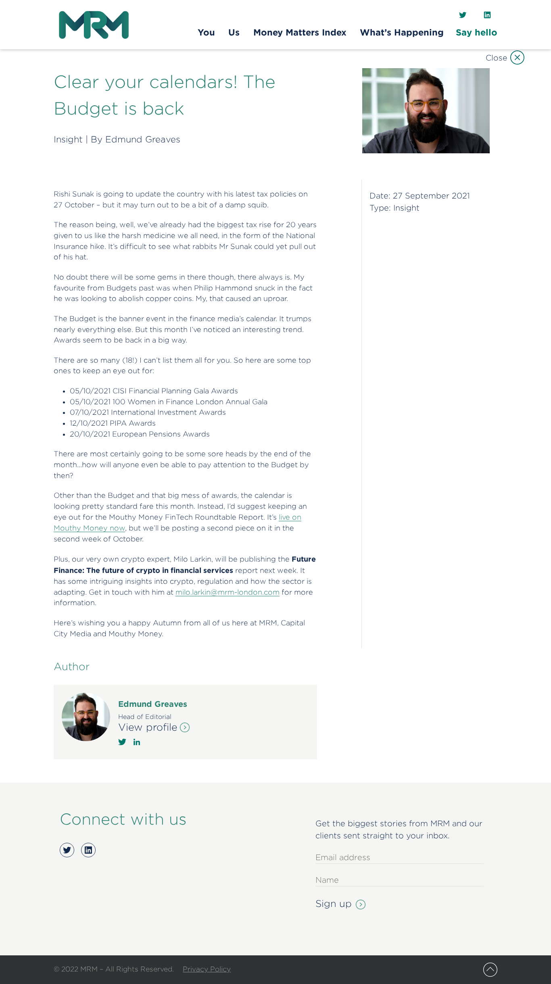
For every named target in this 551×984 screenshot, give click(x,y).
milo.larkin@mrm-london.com (227, 592)
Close (496, 57)
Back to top (490, 970)
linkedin (137, 742)
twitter (122, 742)
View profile (147, 727)
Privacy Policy (207, 969)
